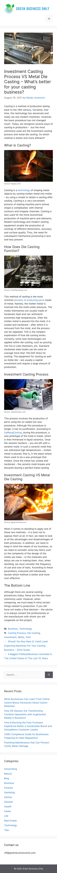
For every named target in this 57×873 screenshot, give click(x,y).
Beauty (8, 773)
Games (8, 797)
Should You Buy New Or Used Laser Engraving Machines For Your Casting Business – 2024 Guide (26, 645)
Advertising (10, 769)
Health (7, 806)
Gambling (9, 792)
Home (7, 811)
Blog (6, 778)
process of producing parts (29, 300)
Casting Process (17, 633)
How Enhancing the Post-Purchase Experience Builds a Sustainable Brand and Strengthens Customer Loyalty (28, 726)
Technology (25, 628)
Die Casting (33, 633)
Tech (28, 637)
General (8, 801)
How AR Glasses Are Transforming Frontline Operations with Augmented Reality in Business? (25, 714)
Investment (10, 637)
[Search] (49, 675)
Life (6, 816)
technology (24, 190)
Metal (21, 637)
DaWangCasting (13, 432)
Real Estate (10, 820)
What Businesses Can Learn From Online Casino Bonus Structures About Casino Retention (27, 702)
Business (13, 628)
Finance (8, 787)
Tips (6, 830)
